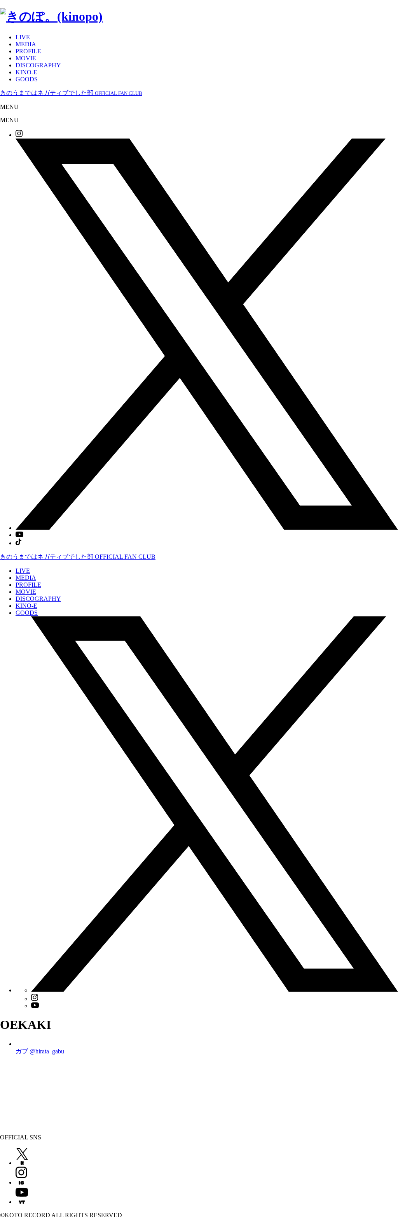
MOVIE (26, 58)
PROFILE (28, 51)
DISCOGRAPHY (38, 65)
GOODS (27, 79)
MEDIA (26, 44)
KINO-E (26, 72)
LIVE (23, 37)
